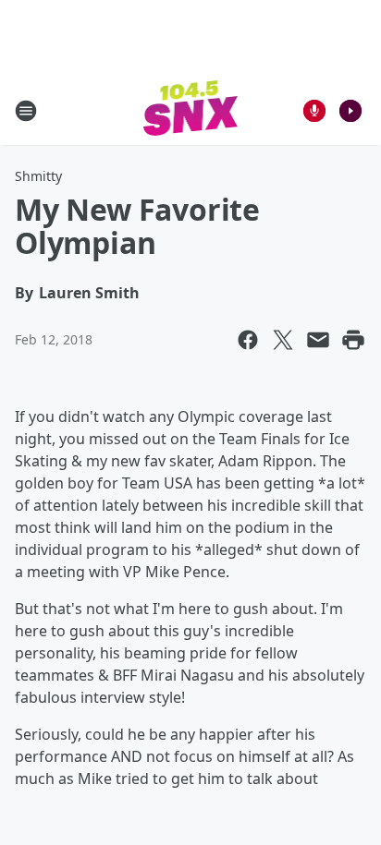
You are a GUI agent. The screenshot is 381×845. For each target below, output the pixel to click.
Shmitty (38, 176)
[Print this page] (353, 340)
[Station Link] (191, 110)
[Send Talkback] (314, 111)
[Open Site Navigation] (26, 111)
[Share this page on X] (283, 340)
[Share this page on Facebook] (248, 340)
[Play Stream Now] (350, 111)
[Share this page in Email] (318, 340)
